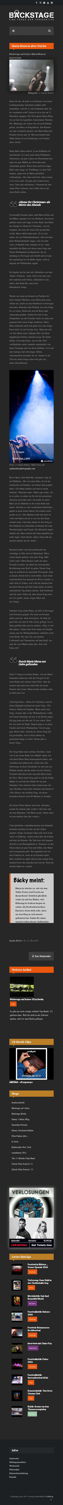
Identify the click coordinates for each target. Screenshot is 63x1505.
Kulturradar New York (21, 1147)
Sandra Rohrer (15, 940)
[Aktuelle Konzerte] (31, 1233)
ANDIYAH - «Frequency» (21, 1082)
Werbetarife (14, 1465)
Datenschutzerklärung (18, 1473)
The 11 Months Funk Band (23, 1158)
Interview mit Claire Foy (40, 1343)
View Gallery (21, 459)
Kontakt (12, 1476)
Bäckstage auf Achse (20, 1108)
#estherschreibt (18, 1102)
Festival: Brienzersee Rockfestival (38, 1329)
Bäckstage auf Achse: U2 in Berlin (26, 999)
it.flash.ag (49, 1496)
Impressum (14, 1458)
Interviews (33, 1348)
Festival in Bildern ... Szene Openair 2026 (38, 1265)
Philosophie (14, 1469)
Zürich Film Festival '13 (22, 1163)
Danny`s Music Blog (20, 1119)
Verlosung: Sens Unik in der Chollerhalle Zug (40, 1281)
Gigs (13, 1004)
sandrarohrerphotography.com (22, 468)
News (31, 1287)
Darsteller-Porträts (19, 1124)
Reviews (32, 1303)
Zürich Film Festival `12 (22, 1169)
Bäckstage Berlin (19, 1113)
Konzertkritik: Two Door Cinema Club (40, 1392)
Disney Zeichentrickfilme (22, 1130)
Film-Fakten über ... (20, 1135)
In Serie (15, 1141)
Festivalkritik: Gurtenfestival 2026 (38, 1376)
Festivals (32, 1272)
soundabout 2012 (19, 1152)
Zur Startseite (42, 956)
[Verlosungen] (31, 1203)
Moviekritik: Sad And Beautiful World (38, 1297)
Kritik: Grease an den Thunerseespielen (38, 1408)
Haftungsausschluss (17, 1462)
